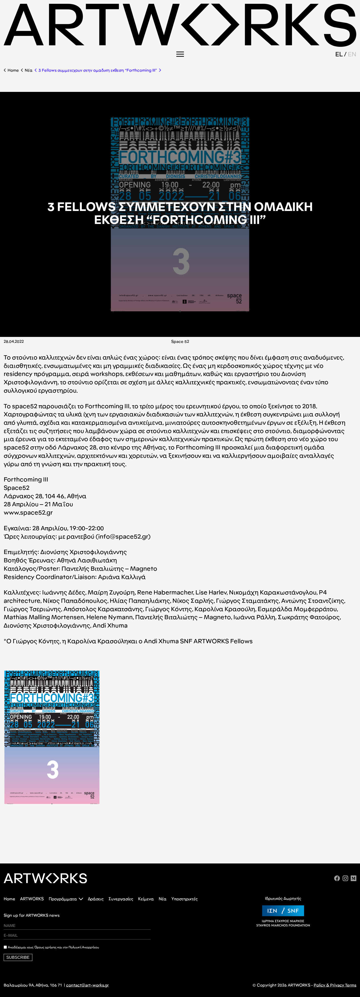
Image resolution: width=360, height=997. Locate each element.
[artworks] (180, 45)
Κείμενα (146, 898)
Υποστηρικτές (184, 898)
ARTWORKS (32, 898)
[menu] (180, 54)
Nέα (29, 70)
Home (13, 70)
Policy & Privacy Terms (335, 985)
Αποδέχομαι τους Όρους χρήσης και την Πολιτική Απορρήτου (53, 947)
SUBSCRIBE (18, 957)
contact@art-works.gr (87, 985)
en (352, 54)
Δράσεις (96, 898)
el (339, 54)
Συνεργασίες (120, 898)
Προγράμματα (63, 898)
